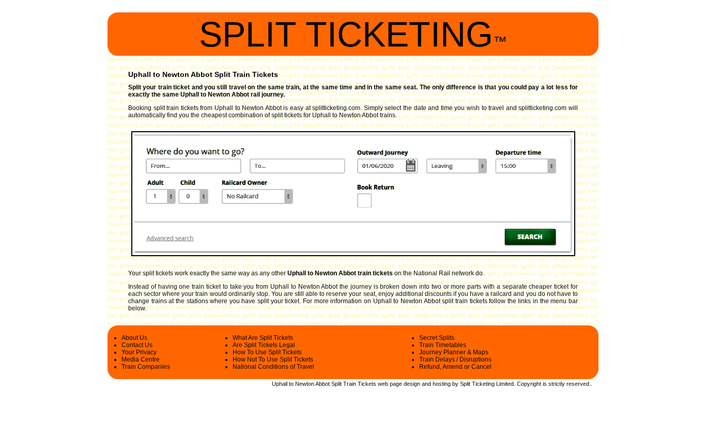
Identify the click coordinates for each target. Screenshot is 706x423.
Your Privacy (139, 352)
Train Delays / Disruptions (455, 359)
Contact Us (136, 345)
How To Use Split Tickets (267, 352)
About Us (134, 337)
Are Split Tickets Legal (264, 345)
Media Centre (140, 359)
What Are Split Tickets (263, 337)
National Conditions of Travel (273, 366)
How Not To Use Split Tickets (273, 359)
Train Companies (145, 366)
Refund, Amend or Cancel (455, 366)
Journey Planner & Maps (453, 352)
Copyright (529, 384)
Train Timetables (442, 345)
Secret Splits (436, 337)
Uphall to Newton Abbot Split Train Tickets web (330, 384)
